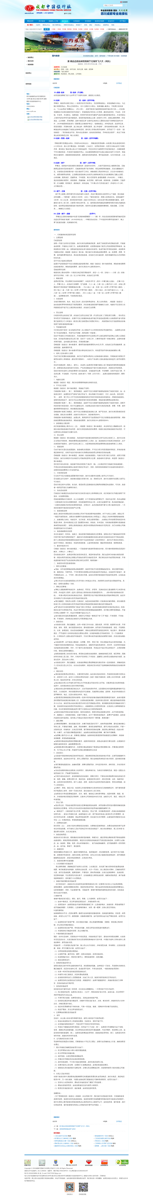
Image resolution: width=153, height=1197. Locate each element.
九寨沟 (38, 25)
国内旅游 (102, 56)
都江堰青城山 (56, 25)
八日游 (91, 29)
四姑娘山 (98, 25)
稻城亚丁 (79, 25)
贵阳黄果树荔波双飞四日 (68, 1129)
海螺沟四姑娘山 (69, 25)
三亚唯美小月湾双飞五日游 (103, 1143)
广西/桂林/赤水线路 (113, 56)
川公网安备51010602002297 (78, 1171)
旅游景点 (31, 57)
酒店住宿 (31, 61)
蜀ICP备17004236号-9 (60, 1171)
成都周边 (106, 25)
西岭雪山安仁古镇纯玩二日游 (64, 1143)
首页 (96, 56)
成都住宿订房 (123, 29)
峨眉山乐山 (46, 25)
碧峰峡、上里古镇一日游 (103, 1146)
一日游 (53, 29)
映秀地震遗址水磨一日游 (63, 1141)
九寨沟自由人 (112, 29)
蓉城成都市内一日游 (101, 1136)
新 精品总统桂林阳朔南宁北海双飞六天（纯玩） (75, 1126)
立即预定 (119, 83)
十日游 (102, 29)
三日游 (64, 29)
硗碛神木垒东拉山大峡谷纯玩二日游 (66, 1146)
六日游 (80, 29)
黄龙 (85, 25)
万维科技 (103, 1176)
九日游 (96, 29)
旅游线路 (31, 64)
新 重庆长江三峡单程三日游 (63, 1138)
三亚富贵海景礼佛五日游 (103, 1138)
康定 (90, 25)
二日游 (58, 29)
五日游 (75, 29)
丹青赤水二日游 (100, 1141)
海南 (112, 25)
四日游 (69, 29)
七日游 (85, 29)
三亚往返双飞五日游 (61, 1136)
